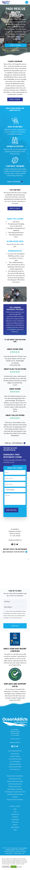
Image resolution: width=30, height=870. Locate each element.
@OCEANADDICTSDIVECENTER (14, 552)
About (15, 811)
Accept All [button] (14, 866)
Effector (22, 849)
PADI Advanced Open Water (15, 784)
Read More (19, 866)
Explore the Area (15, 814)
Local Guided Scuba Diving (15, 759)
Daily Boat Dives (15, 753)
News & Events (15, 819)
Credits (15, 829)
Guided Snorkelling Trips (15, 764)
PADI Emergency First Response (15, 789)
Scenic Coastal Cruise (15, 769)
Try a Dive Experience (15, 761)
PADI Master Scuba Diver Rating (15, 794)
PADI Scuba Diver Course (15, 778)
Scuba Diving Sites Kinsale (15, 766)
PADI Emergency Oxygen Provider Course (15, 791)
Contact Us (15, 824)
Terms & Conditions (23, 848)
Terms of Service (18, 853)
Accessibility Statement (10, 849)
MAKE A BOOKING (13, 182)
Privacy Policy (15, 848)
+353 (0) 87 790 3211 (15, 738)
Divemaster (15, 797)
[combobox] (15, 490)
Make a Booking (15, 827)
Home (15, 809)
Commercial (15, 816)
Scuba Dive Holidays (15, 756)
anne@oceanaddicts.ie (15, 540)
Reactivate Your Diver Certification (15, 799)
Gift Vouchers (15, 822)
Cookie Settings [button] (6, 866)
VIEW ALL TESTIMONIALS (14, 443)
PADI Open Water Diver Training (15, 781)
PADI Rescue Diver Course (15, 786)
